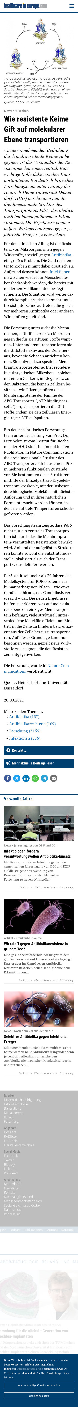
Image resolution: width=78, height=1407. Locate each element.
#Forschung (66, 887)
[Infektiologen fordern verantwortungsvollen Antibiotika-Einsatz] (39, 823)
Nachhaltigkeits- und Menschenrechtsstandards (23, 1199)
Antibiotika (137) (24, 716)
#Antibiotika (25, 887)
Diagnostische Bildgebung (22, 1100)
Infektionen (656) (24, 738)
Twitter (9, 1160)
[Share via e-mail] (53, 778)
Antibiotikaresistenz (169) (32, 723)
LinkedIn (10, 1169)
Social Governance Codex (22, 1205)
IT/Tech (9, 1117)
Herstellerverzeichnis (19, 1145)
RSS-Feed (11, 1173)
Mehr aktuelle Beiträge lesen (32, 763)
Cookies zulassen (39, 1396)
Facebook (11, 1156)
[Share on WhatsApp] (35, 778)
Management (13, 1113)
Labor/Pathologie (16, 1104)
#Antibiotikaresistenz (45, 887)
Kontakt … (18, 750)
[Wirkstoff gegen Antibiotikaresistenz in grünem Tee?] (39, 916)
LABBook (10, 1141)
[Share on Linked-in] (26, 778)
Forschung (11, 1121)
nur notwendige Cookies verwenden (39, 1385)
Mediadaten (12, 1184)
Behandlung (12, 1108)
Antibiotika (61, 254)
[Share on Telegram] (44, 778)
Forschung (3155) (25, 731)
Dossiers (10, 1132)
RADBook (10, 1136)
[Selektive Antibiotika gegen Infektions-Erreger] (39, 1009)
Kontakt (9, 1192)
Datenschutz (12, 1209)
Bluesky (9, 1164)
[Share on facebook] (7, 778)
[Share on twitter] (16, 778)
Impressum (12, 1214)
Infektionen (60, 271)
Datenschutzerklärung (30, 1369)
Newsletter (12, 1188)
